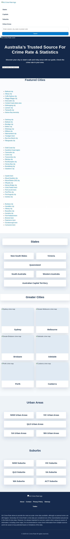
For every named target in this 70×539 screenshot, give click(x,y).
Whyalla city (9, 183)
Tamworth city (9, 110)
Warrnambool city (10, 133)
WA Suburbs (19, 481)
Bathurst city (9, 91)
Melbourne (52, 329)
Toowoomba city (10, 157)
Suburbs (6, 19)
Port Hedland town (11, 215)
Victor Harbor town (11, 187)
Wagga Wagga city (11, 98)
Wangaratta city (10, 140)
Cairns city (8, 154)
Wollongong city (10, 105)
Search (35, 33)
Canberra (52, 384)
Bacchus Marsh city (11, 138)
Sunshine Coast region (12, 150)
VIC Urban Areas (51, 415)
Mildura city (8, 131)
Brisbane (17, 357)
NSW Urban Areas (18, 415)
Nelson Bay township (12, 112)
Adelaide (52, 357)
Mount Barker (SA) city (12, 180)
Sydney (17, 329)
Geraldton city (9, 206)
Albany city (8, 208)
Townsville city (9, 152)
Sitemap (47, 502)
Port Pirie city (9, 192)
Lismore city (9, 108)
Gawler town (9, 176)
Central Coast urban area (13, 103)
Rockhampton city (11, 161)
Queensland (35, 265)
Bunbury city (9, 204)
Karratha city (9, 213)
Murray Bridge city (11, 185)
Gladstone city (9, 168)
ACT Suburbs (51, 481)
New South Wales (19, 256)
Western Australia (51, 274)
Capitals (5, 14)
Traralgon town (10, 136)
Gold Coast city (10, 147)
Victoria (51, 256)
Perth (17, 384)
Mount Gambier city (11, 178)
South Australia (19, 274)
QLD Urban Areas (35, 424)
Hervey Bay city (10, 164)
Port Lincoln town (10, 190)
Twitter (35, 506)
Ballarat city (9, 122)
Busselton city (9, 211)
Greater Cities (35, 297)
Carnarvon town (10, 225)
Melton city (8, 126)
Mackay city (9, 159)
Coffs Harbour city (11, 96)
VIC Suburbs (51, 463)
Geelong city (9, 119)
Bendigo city (9, 124)
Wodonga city (9, 129)
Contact (28, 502)
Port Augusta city (10, 194)
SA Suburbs (51, 472)
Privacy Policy (38, 502)
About (22, 502)
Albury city (8, 94)
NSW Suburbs (19, 463)
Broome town (9, 218)
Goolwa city (9, 197)
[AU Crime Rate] (35, 3)
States (5, 9)
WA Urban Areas (51, 433)
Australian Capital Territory (35, 283)
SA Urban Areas (18, 433)
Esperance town (10, 220)
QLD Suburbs (18, 472)
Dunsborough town (11, 222)
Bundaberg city (10, 166)
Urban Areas (7, 24)
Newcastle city (9, 101)
